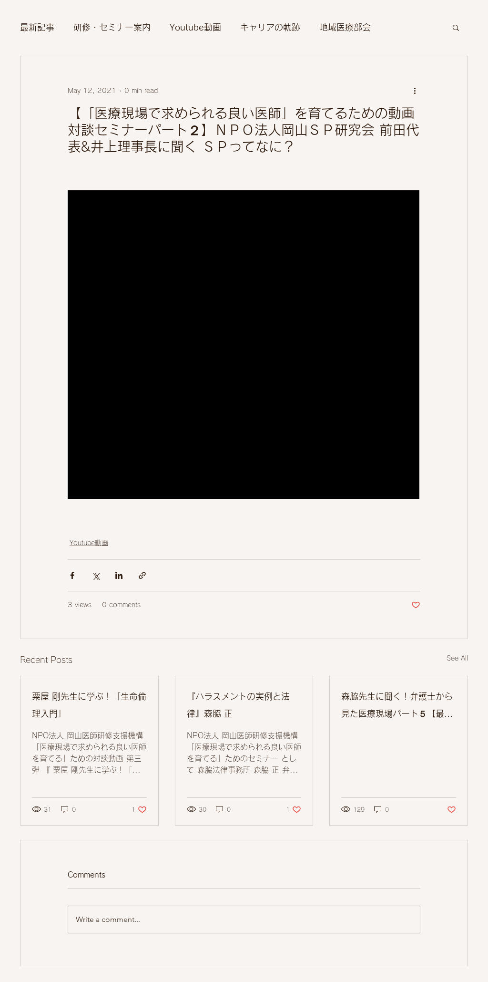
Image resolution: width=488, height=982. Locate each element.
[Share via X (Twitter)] (95, 575)
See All (457, 658)
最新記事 (37, 27)
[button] (455, 27)
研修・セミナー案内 (112, 27)
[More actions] (414, 90)
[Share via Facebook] (72, 575)
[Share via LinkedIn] (118, 575)
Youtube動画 (195, 27)
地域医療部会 (345, 27)
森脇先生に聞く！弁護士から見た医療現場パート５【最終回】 (397, 707)
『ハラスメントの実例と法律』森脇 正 (238, 705)
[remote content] (244, 345)
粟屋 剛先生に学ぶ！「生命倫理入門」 (89, 705)
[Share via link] (142, 575)
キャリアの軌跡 (270, 27)
